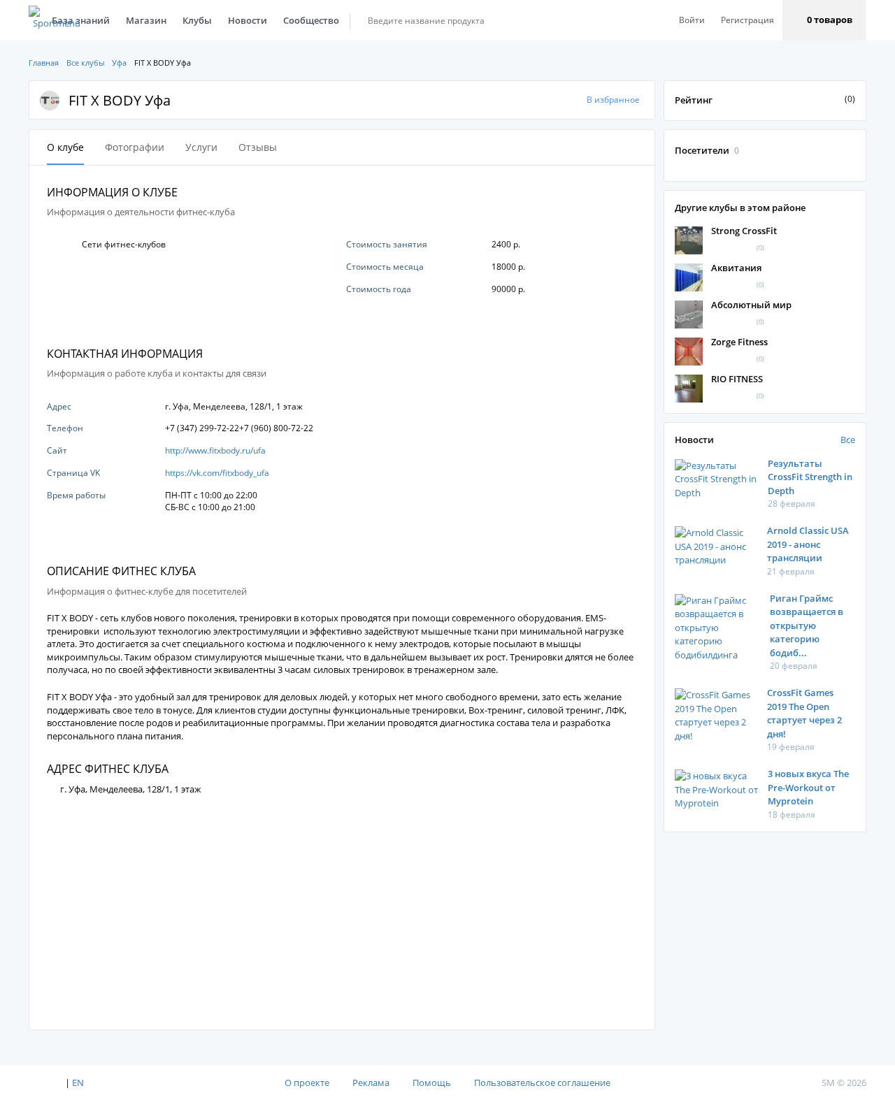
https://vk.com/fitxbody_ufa (217, 473)
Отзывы (257, 147)
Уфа (119, 62)
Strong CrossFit (744, 230)
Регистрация (747, 20)
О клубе (65, 147)
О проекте (307, 1082)
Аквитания (736, 267)
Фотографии (134, 147)
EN (78, 1082)
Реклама (370, 1082)
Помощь (432, 1082)
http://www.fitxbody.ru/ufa (215, 450)
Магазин (146, 20)
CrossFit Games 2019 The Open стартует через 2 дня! (804, 713)
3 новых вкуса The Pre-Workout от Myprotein (808, 787)
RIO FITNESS (737, 378)
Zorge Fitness (739, 341)
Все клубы (85, 62)
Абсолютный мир (751, 304)
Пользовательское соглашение (542, 1082)
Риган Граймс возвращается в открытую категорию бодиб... (806, 625)
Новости (247, 20)
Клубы (197, 20)
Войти (692, 20)
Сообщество (311, 20)
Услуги (201, 147)
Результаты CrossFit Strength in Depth (810, 477)
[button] (824, 20)
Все (847, 439)
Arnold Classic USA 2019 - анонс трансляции (808, 544)
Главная (44, 62)
